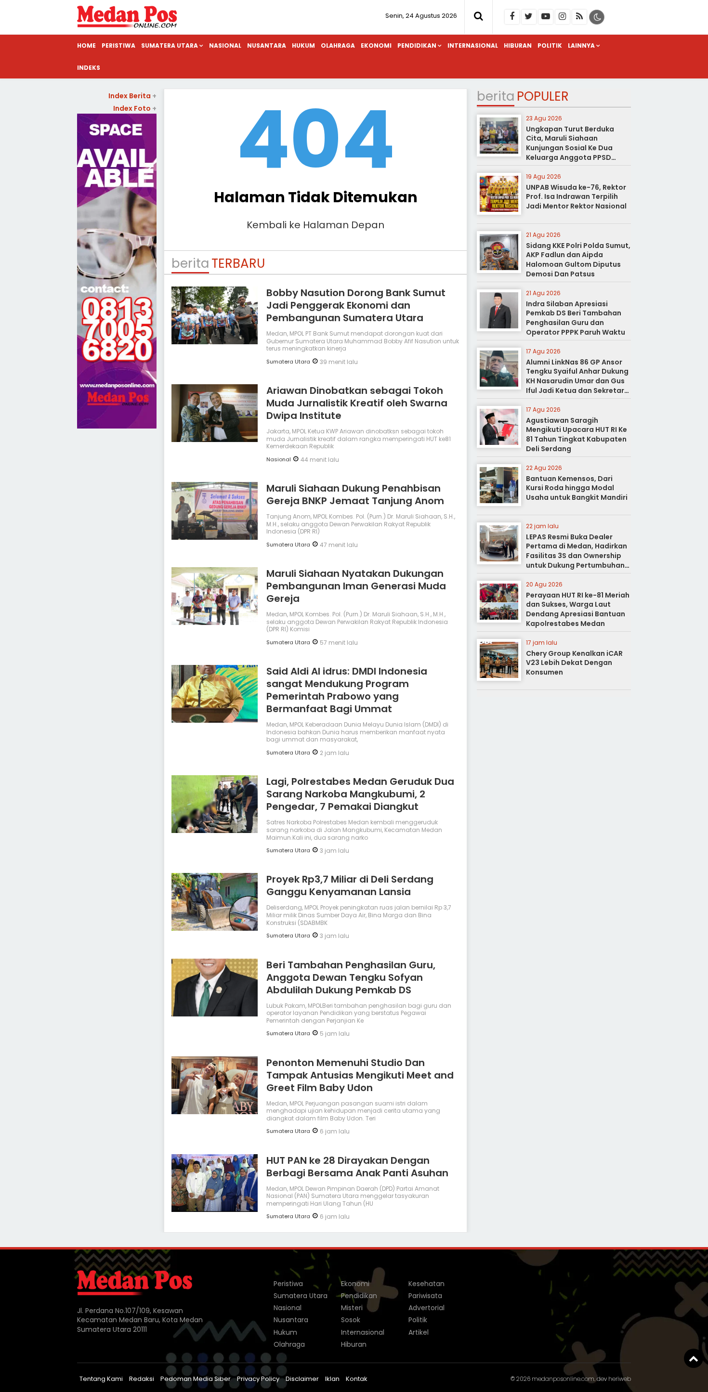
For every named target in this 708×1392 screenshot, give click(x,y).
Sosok (350, 1320)
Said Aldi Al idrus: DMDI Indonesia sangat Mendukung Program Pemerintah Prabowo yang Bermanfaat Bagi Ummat (346, 690)
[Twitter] (529, 17)
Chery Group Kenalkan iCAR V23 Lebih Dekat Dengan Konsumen (574, 663)
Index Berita (132, 96)
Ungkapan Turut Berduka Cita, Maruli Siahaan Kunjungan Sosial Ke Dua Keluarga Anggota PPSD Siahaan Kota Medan (570, 147)
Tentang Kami (101, 1378)
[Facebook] (512, 17)
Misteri (352, 1308)
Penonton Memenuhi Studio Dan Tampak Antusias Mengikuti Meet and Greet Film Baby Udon (360, 1075)
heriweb (619, 1379)
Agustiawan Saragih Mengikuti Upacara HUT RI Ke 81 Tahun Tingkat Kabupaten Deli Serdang (576, 435)
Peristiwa (118, 45)
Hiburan (518, 45)
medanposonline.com (563, 1379)
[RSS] (579, 17)
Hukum (303, 45)
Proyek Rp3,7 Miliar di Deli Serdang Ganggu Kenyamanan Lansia (349, 885)
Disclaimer (302, 1378)
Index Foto (135, 108)
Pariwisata (425, 1296)
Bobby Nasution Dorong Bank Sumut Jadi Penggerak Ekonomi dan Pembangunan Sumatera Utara (356, 305)
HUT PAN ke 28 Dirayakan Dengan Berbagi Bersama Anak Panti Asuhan (357, 1167)
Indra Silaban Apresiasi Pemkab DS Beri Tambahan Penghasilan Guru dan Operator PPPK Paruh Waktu (575, 318)
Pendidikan (416, 45)
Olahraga (338, 45)
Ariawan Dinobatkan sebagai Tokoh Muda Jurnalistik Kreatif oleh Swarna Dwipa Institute (356, 403)
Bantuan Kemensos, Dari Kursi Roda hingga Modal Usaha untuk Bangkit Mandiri (577, 488)
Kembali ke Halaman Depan (315, 225)
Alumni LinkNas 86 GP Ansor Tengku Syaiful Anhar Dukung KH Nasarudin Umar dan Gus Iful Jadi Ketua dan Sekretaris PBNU (578, 380)
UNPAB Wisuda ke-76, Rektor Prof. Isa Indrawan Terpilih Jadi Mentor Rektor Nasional (576, 196)
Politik (550, 45)
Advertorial (426, 1308)
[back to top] (693, 1358)
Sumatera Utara (169, 45)
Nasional (225, 45)
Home (86, 45)
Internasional (472, 45)
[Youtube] (545, 17)
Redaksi (141, 1378)
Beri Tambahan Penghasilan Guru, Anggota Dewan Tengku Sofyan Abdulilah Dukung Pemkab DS (350, 977)
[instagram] (562, 17)
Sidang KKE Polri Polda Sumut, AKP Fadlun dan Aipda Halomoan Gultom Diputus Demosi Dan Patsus (578, 260)
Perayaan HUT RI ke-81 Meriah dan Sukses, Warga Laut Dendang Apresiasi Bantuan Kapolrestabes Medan (577, 609)
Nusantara (266, 45)
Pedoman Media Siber (195, 1378)
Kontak (356, 1378)
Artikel (418, 1332)
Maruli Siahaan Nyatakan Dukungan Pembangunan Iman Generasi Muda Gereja (356, 586)
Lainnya (581, 45)
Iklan (332, 1378)
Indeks (88, 68)
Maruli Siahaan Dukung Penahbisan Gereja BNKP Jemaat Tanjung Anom (355, 494)
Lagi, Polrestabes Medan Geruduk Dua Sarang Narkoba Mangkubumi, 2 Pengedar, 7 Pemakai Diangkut (360, 794)
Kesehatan (426, 1283)
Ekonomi (376, 45)
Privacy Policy (258, 1378)
